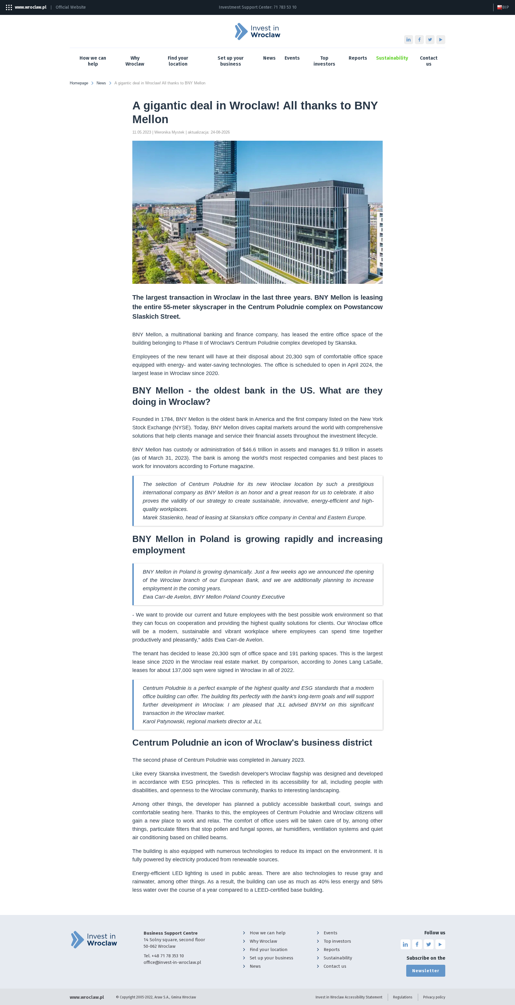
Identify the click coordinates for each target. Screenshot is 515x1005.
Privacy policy (434, 997)
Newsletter (425, 970)
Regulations (402, 997)
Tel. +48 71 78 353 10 (164, 955)
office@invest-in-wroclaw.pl (172, 962)
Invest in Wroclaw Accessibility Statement (349, 997)
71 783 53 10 (285, 7)
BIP (505, 7)
